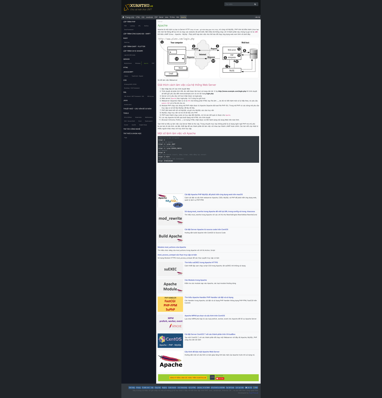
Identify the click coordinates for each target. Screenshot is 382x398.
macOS (134, 125)
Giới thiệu (132, 387)
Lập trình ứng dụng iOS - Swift (137, 34)
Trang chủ (129, 17)
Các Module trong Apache (196, 280)
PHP (156, 17)
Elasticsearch (149, 121)
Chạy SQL (158, 387)
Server (161, 17)
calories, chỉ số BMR (203, 387)
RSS (256, 387)
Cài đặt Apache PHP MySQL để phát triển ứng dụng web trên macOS (214, 194)
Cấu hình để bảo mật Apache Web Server (202, 352)
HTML (138, 17)
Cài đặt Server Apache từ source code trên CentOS (206, 229)
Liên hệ (257, 17)
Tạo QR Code (230, 387)
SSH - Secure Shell (129, 121)
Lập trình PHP (129, 22)
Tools (126, 113)
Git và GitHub (128, 117)
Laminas (132, 26)
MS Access (150, 96)
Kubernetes (138, 117)
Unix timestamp (182, 387)
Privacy (138, 387)
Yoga (125, 137)
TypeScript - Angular (137, 76)
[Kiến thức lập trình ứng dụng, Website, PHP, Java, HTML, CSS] (138, 7)
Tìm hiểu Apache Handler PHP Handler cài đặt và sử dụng (209, 297)
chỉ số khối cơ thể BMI (218, 387)
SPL (139, 26)
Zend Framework (128, 29)
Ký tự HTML (192, 387)
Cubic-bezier (172, 387)
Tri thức (172, 17)
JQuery (126, 76)
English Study (143, 125)
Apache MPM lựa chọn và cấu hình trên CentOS (205, 316)
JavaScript (149, 17)
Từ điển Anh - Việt (147, 387)
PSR (125, 26)
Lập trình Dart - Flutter (134, 46)
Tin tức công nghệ (131, 129)
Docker (126, 125)
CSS (143, 17)
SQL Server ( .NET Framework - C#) (134, 96)
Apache (183, 17)
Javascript (128, 72)
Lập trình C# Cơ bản (129, 55)
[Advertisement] (208, 178)
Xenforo (146, 26)
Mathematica (149, 117)
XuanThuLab (253, 393)
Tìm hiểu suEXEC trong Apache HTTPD (201, 262)
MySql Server (128, 63)
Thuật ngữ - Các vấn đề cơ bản (137, 109)
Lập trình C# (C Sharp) (133, 51)
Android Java (127, 104)
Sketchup (126, 42)
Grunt (139, 121)
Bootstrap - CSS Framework (132, 88)
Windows (137, 63)
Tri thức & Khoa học (132, 133)
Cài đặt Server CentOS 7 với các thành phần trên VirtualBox (210, 334)
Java (166, 17)
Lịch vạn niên (240, 387)
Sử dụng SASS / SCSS (130, 84)
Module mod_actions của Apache (172, 247)
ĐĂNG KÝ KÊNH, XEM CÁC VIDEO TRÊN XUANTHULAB (188, 378)
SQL (177, 17)
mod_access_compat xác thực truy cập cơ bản (177, 255)
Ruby (125, 38)
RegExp (164, 387)
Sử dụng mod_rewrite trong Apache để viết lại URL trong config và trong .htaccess (220, 211)
